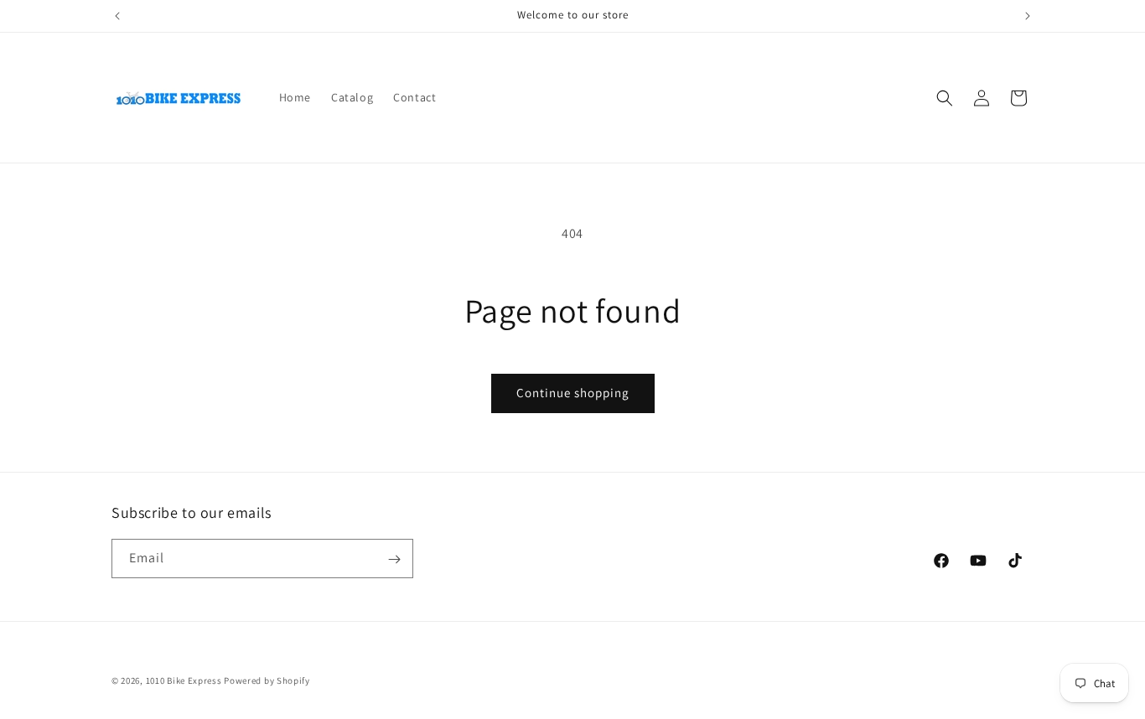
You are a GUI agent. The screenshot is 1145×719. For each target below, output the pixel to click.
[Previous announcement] (117, 16)
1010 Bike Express (184, 680)
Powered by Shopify (267, 680)
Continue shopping (572, 393)
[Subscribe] (394, 559)
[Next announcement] (1027, 16)
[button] (944, 98)
